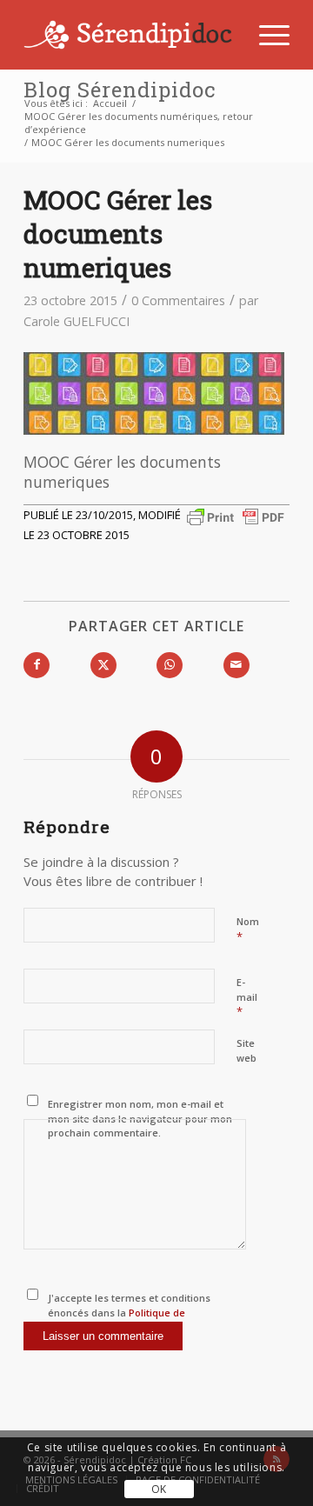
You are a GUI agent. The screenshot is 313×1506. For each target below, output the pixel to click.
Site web (246, 1050)
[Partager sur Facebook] (36, 665)
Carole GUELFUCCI (76, 321)
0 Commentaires (178, 300)
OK (159, 1489)
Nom (247, 929)
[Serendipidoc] (129, 35)
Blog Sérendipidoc (119, 89)
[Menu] (266, 35)
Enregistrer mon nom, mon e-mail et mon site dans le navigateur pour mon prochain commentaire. (140, 1118)
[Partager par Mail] (236, 665)
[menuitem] (266, 35)
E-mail (246, 997)
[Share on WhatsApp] (169, 665)
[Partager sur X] (103, 665)
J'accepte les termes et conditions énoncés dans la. (129, 1312)
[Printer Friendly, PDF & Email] (236, 516)
